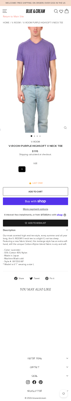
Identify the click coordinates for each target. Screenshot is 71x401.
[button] (35, 230)
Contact (34, 367)
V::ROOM (16, 22)
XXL (57, 169)
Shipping (23, 154)
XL (46, 169)
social (35, 376)
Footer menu (35, 358)
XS (13, 169)
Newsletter (34, 391)
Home (6, 22)
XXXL (35, 177)
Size (35, 163)
